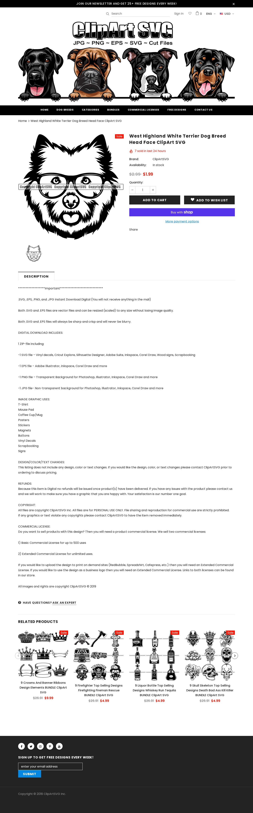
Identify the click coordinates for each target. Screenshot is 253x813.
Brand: (134, 159)
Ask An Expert (64, 603)
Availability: (138, 165)
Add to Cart (43, 657)
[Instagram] (40, 746)
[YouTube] (59, 746)
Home (22, 121)
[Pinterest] (49, 746)
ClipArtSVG (161, 159)
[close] (233, 4)
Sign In (179, 13)
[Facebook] (21, 746)
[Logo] (126, 61)
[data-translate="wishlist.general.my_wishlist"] (190, 14)
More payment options (182, 221)
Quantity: (136, 182)
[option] (71, 187)
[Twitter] (31, 746)
